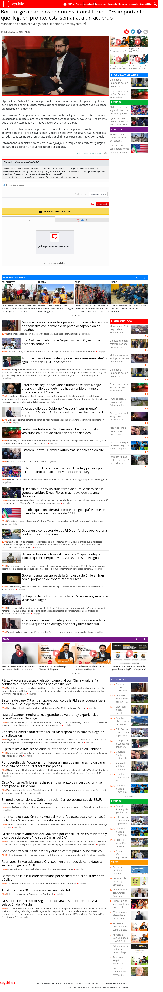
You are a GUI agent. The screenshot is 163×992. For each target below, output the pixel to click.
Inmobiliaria (101, 987)
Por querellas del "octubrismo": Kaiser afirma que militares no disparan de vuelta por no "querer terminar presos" (54, 764)
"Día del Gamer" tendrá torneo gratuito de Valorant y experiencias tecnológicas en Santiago (50, 716)
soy (86, 333)
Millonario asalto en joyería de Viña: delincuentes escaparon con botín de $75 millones (120, 363)
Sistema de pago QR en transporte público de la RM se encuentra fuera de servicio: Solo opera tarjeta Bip (54, 702)
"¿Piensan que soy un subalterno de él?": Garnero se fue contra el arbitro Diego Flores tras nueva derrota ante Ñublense (62, 492)
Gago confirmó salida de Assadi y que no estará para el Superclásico (52, 851)
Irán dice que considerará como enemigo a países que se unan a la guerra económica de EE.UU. (119, 153)
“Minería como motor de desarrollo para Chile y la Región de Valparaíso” (121, 953)
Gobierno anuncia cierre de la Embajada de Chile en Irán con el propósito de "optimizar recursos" (62, 577)
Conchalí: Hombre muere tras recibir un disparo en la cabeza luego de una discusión (53, 734)
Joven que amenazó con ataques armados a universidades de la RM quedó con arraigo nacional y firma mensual (64, 622)
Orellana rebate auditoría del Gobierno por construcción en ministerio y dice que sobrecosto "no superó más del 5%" (54, 836)
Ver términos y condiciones (55, 263)
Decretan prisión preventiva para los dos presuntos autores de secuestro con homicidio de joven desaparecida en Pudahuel (65, 326)
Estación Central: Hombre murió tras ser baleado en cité (62, 450)
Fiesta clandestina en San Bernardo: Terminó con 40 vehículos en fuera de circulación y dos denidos (120, 98)
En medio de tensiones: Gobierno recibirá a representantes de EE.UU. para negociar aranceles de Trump (52, 801)
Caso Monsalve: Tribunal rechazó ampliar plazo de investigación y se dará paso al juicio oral (52, 784)
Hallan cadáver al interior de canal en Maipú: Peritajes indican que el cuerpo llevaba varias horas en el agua (60, 556)
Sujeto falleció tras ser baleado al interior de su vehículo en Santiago (51, 749)
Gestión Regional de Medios (49, 983)
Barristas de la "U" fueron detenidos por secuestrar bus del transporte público (53, 878)
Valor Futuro (80, 987)
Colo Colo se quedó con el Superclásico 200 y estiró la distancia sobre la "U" (60, 342)
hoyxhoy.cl (123, 987)
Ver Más (129, 796)
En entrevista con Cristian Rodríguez (120, 892)
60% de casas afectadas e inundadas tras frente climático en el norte (121, 918)
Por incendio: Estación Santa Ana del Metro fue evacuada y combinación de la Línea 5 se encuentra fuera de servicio (54, 818)
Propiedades (112, 987)
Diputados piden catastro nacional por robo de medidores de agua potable (119, 347)
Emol (71, 987)
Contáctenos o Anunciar (73, 983)
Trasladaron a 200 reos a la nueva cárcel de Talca (37, 890)
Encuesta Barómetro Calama (118, 870)
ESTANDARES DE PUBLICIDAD (117, 983)
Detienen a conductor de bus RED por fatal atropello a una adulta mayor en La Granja (64, 532)
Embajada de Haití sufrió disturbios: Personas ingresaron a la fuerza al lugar (64, 598)
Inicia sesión (53, 177)
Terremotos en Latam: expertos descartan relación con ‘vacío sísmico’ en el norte (119, 142)
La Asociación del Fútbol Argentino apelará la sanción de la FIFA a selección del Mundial (49, 902)
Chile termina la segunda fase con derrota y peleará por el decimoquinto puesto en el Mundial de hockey (63, 470)
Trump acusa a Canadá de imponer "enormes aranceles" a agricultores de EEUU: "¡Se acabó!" (64, 360)
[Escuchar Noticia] (85, 23)
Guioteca (90, 987)
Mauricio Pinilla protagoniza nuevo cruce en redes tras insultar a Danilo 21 (120, 434)
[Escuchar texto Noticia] (105, 153)
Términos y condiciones (95, 983)
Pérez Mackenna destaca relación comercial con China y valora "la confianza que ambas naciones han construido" (50, 682)
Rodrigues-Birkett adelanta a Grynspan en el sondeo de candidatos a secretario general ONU (52, 863)
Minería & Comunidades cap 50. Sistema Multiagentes (121, 928)
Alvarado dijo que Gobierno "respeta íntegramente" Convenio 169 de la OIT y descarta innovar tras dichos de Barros (63, 412)
